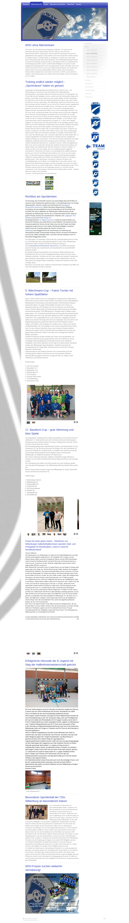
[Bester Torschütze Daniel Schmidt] (28, 534)
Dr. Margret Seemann (46, 220)
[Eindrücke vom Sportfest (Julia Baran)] (49, 183)
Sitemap (35, 918)
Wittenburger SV (45, 218)
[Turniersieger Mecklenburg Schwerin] (54, 534)
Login (104, 918)
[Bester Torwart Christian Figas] (52, 514)
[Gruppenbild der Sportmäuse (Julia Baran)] (33, 183)
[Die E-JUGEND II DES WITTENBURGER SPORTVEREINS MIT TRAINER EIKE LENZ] (33, 653)
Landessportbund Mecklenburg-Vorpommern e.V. (44, 246)
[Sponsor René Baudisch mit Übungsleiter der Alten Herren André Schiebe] (65, 534)
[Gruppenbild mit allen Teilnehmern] (44, 534)
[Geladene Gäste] (33, 277)
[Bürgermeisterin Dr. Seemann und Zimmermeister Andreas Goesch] (49, 277)
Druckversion (28, 918)
